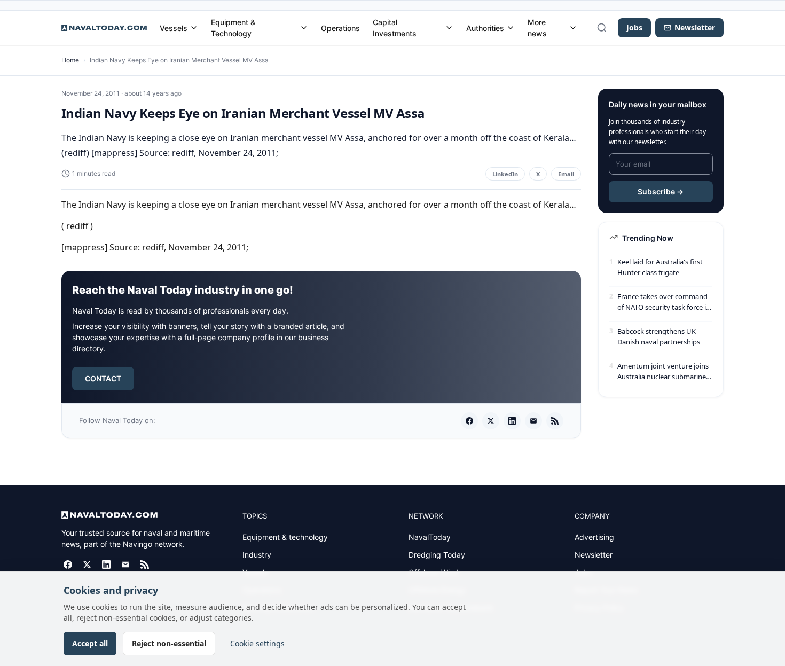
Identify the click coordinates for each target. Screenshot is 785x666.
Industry (256, 554)
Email (566, 174)
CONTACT (103, 378)
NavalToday (430, 537)
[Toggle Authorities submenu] (510, 27)
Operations (340, 28)
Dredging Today (437, 554)
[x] (490, 420)
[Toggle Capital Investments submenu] (449, 27)
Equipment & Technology (233, 28)
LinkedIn (505, 174)
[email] (533, 420)
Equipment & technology (285, 537)
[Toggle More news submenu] (573, 27)
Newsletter (594, 554)
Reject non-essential (169, 643)
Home (70, 60)
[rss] (554, 420)
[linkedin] (512, 420)
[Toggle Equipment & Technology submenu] (304, 27)
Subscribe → (661, 191)
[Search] (602, 27)
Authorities (485, 28)
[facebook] (469, 420)
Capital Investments (395, 28)
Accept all (90, 643)
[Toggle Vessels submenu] (194, 27)
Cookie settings (257, 643)
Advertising (594, 537)
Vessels (173, 28)
